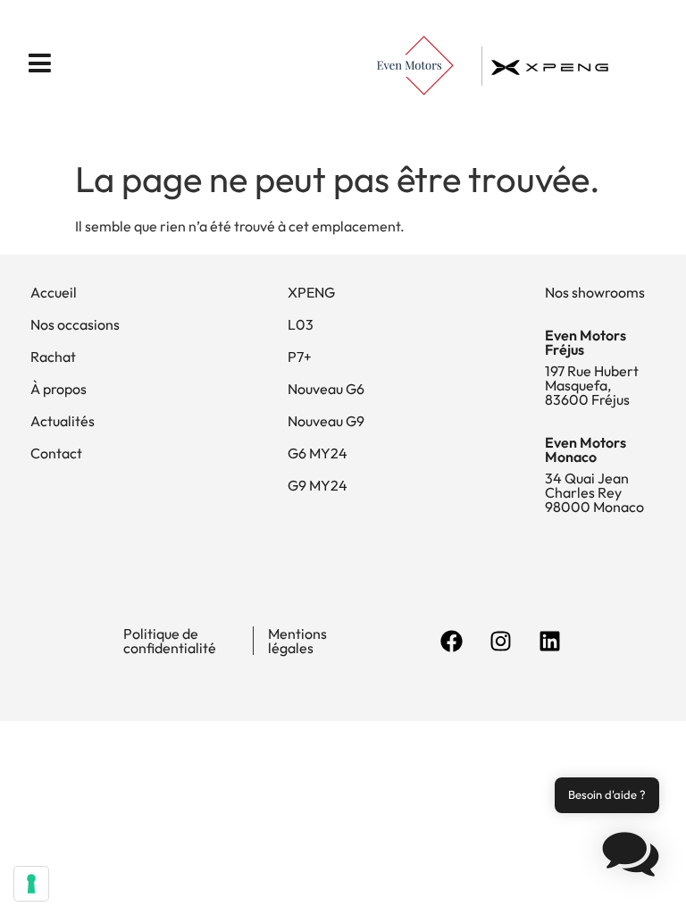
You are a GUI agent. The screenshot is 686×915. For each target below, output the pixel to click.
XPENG (311, 292)
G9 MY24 (317, 485)
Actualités (62, 421)
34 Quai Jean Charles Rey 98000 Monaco (594, 492)
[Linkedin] (549, 640)
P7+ (300, 356)
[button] (630, 857)
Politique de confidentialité (169, 641)
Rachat (53, 356)
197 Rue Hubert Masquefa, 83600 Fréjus (592, 385)
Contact (56, 453)
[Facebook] (451, 640)
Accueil (53, 292)
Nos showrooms (595, 292)
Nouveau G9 (326, 421)
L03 (301, 324)
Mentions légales (297, 641)
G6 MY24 (317, 453)
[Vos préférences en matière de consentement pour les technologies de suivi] (31, 884)
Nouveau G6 (326, 389)
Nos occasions (75, 324)
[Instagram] (500, 640)
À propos (58, 389)
